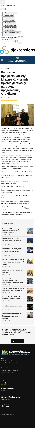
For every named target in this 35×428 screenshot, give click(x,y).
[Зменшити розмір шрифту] (11, 39)
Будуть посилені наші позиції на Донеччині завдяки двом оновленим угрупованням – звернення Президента (12, 315)
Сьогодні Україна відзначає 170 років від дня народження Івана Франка (13, 305)
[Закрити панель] (4, 9)
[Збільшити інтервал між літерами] (21, 43)
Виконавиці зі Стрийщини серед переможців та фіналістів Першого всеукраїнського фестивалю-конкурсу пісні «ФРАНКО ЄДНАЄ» (12, 250)
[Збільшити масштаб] (22, 37)
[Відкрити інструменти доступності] (2, 2)
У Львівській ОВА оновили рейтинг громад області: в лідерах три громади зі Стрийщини (12, 230)
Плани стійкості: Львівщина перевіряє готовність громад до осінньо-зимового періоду (11, 240)
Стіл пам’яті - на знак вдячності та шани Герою (12, 271)
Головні (6, 68)
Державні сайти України (7, 414)
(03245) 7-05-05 (7, 388)
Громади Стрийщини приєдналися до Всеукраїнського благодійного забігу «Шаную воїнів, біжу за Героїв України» (13, 262)
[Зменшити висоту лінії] (14, 41)
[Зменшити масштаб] (19, 37)
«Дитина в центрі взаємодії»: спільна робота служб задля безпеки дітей (13, 289)
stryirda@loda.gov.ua (10, 397)
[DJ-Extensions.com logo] (17, 49)
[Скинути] (1, 9)
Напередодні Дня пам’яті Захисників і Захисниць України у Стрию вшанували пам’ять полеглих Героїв (13, 280)
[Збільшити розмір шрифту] (13, 39)
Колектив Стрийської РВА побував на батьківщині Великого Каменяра (13, 297)
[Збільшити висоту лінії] (16, 41)
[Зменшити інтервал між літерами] (19, 43)
